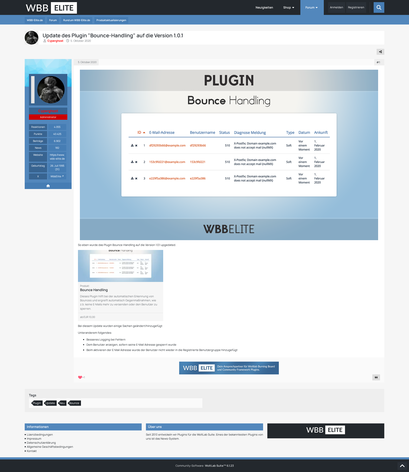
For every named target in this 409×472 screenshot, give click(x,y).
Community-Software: (205, 466)
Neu (62, 403)
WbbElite (55, 176)
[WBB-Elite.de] (51, 9)
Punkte (38, 134)
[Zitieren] (376, 377)
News (38, 148)
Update (50, 403)
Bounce (74, 403)
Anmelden (336, 7)
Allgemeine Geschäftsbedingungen (50, 447)
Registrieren (356, 7)
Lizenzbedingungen (40, 434)
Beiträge (38, 141)
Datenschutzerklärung (41, 443)
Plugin (37, 403)
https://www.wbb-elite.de (57, 156)
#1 (378, 62)
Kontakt (32, 451)
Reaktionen (38, 127)
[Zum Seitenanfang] (402, 466)
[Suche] (379, 7)
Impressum (34, 438)
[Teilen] (380, 52)
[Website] (48, 186)
